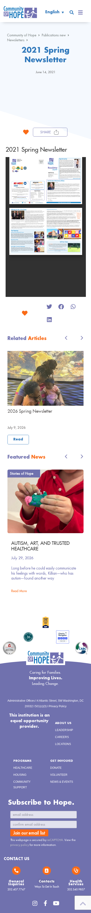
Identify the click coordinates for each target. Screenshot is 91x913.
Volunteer (58, 774)
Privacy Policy (57, 706)
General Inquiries (16, 883)
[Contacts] (46, 870)
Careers (62, 737)
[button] (71, 12)
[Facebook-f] (45, 903)
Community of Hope (21, 35)
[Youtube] (56, 903)
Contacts (47, 881)
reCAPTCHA (55, 840)
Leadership (64, 730)
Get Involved (61, 760)
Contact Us (16, 859)
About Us (63, 723)
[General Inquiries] (16, 870)
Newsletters (15, 40)
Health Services (76, 883)
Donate (56, 767)
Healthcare (22, 767)
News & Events (61, 781)
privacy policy (19, 845)
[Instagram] (34, 903)
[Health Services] (76, 870)
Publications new (54, 35)
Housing (19, 774)
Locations (63, 744)
